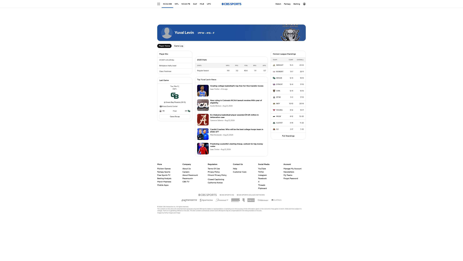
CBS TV (185, 182)
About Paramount (190, 175)
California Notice (215, 182)
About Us (186, 168)
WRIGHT (279, 65)
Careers (185, 172)
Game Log (178, 46)
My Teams (287, 175)
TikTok (261, 172)
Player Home (164, 46)
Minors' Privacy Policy (217, 175)
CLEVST (279, 123)
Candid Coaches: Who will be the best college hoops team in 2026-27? (236, 130)
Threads (261, 185)
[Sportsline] (206, 200)
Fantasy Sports (163, 172)
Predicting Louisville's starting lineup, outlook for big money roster (236, 145)
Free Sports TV (163, 175)
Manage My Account (292, 168)
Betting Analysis (164, 178)
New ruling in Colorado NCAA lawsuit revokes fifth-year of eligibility (236, 101)
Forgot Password (290, 178)
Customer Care (239, 172)
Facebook (262, 178)
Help (235, 168)
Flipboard (262, 188)
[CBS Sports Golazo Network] (251, 194)
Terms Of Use (214, 168)
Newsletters (288, 172)
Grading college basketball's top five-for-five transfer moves (236, 86)
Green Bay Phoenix (173, 102)
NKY (278, 104)
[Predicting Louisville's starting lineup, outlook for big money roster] (203, 148)
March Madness (164, 182)
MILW (278, 116)
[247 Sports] (189, 200)
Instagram (262, 175)
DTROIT (279, 84)
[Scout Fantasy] (263, 200)
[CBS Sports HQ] (227, 194)
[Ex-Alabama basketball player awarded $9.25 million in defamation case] (203, 119)
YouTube (262, 168)
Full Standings (288, 136)
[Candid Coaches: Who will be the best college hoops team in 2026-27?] (203, 134)
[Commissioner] (238, 199)
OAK (278, 91)
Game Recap (175, 117)
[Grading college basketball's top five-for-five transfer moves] (203, 90)
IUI (277, 129)
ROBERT (279, 72)
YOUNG (279, 110)
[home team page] (175, 96)
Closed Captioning (216, 179)
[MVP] (251, 199)
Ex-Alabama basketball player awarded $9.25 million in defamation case (234, 116)
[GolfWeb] (277, 200)
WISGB (279, 78)
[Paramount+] (222, 199)
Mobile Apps (162, 185)
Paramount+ (187, 178)
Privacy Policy (214, 172)
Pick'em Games (164, 168)
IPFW (278, 97)
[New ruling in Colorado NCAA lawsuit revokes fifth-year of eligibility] (203, 105)
